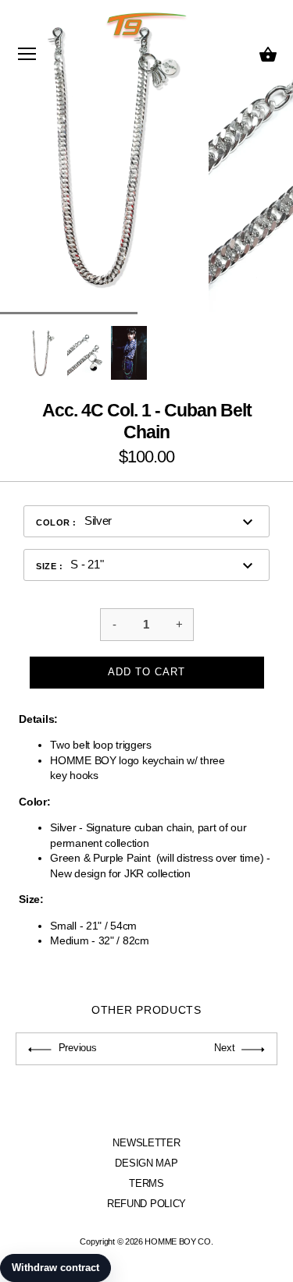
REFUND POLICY (146, 1203)
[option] (41, 353)
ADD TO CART (146, 672)
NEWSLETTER (146, 1143)
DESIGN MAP (146, 1163)
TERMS (146, 1183)
